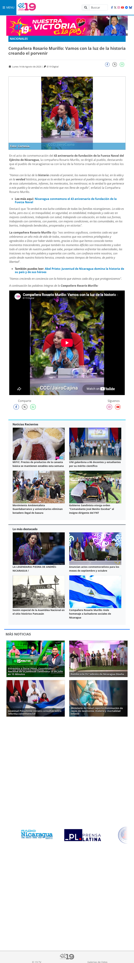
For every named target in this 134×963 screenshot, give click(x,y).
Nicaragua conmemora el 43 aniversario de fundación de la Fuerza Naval (66, 200)
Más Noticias (18, 634)
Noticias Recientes (25, 424)
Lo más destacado (25, 529)
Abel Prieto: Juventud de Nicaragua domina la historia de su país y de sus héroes (69, 270)
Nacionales (19, 39)
